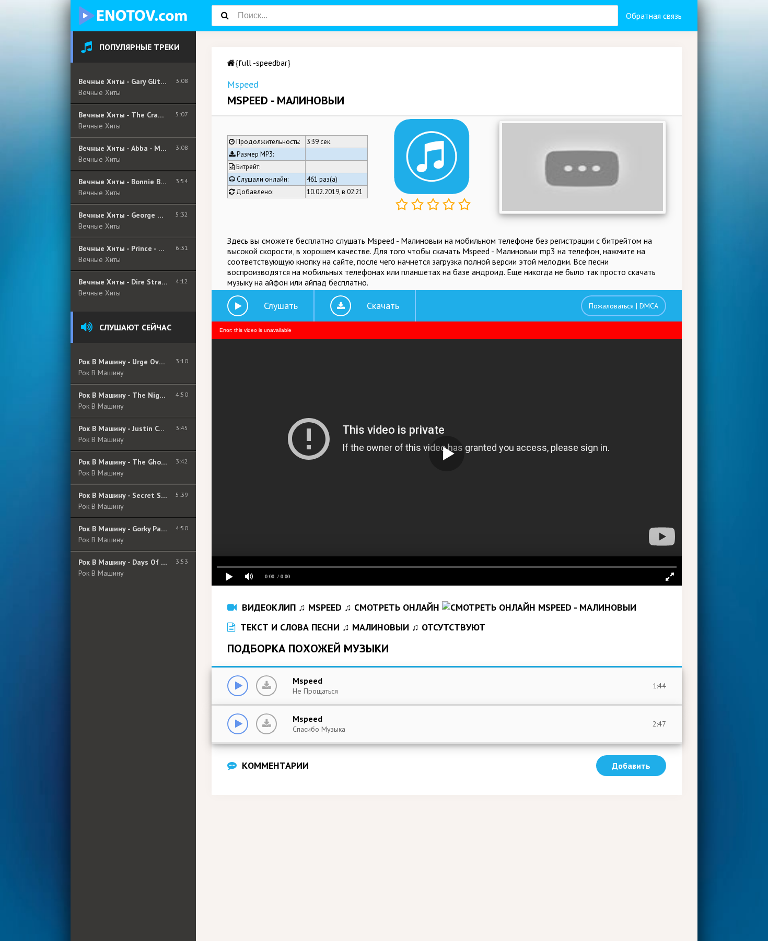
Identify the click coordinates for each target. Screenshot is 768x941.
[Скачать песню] (266, 685)
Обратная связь (654, 15)
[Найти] (225, 15)
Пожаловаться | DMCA (623, 306)
